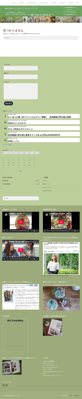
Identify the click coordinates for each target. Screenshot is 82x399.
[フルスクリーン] (37, 231)
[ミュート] (34, 231)
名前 (6, 73)
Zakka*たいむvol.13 (17, 123)
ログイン (45, 180)
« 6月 (20, 171)
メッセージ (6, 82)
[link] (77, 3)
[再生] (4, 231)
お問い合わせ (8, 103)
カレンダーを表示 (6, 145)
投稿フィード (46, 184)
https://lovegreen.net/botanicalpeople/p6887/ (56, 275)
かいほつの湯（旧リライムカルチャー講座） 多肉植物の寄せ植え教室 (39, 117)
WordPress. (77, 395)
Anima (70, 395)
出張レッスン (14, 141)
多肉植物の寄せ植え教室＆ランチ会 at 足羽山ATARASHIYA (34, 135)
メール (7, 64)
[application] (20, 222)
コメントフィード (47, 187)
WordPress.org (47, 190)
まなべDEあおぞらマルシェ (20, 128)
